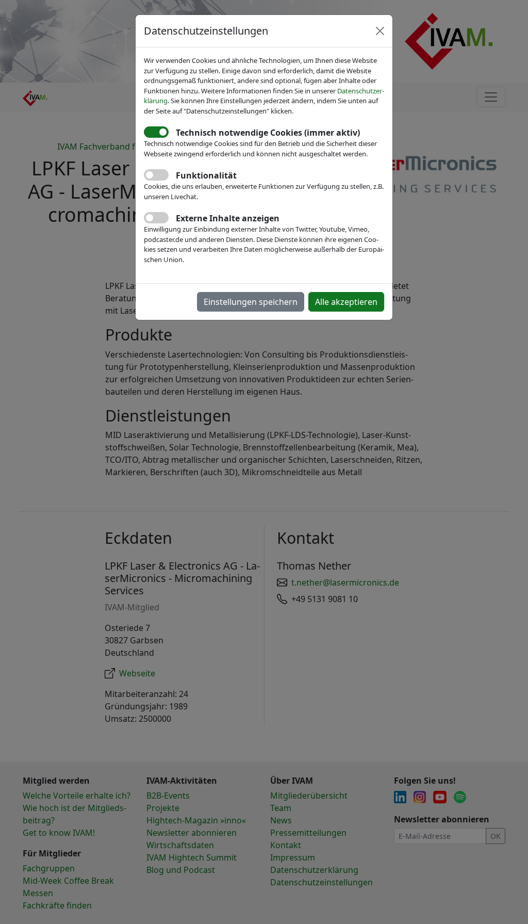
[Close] (380, 31)
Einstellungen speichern (251, 301)
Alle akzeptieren (346, 301)
